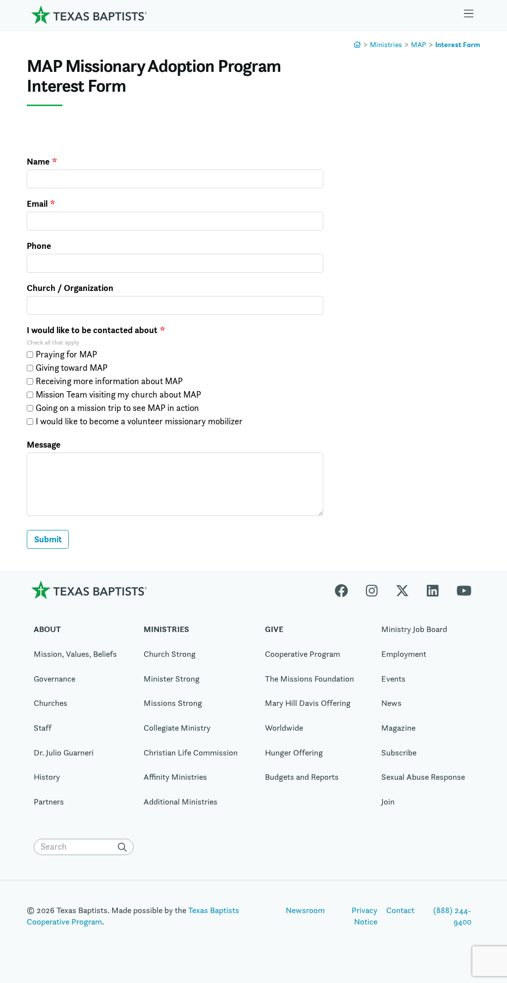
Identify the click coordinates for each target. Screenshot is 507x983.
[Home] (89, 14)
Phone (39, 245)
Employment (403, 654)
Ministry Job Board (414, 629)
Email (37, 203)
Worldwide (284, 728)
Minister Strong (172, 679)
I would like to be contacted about (92, 330)
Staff (42, 728)
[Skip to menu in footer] (468, 14)
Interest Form (457, 44)
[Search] (125, 847)
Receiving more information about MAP (109, 381)
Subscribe (398, 752)
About (47, 629)
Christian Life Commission (191, 752)
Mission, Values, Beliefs (75, 654)
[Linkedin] (433, 589)
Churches (50, 703)
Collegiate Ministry (177, 728)
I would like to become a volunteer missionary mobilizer (139, 421)
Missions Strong (173, 703)
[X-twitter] (402, 589)
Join (388, 802)
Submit (48, 539)
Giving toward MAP (71, 367)
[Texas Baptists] (357, 44)
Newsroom (305, 910)
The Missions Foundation (309, 679)
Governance (54, 679)
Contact (400, 910)
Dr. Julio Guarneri (64, 752)
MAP (418, 44)
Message (43, 444)
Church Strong (170, 654)
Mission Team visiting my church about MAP (118, 394)
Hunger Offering (294, 752)
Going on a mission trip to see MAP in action (117, 408)
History (47, 777)
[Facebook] (346, 589)
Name (38, 161)
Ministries (386, 44)
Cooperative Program (302, 654)
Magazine (398, 728)
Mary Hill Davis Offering (308, 703)
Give (274, 629)
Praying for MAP (66, 354)
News (391, 703)
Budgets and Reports (302, 777)
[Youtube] (464, 589)
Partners (49, 802)
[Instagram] (372, 589)
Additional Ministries (180, 802)
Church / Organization (70, 288)
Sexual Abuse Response (423, 777)
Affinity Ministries (175, 777)
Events (393, 679)
